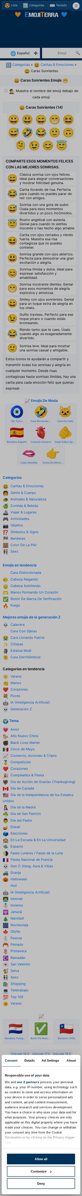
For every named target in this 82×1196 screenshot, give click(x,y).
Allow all (41, 1159)
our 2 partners (28, 1082)
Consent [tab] (11, 1060)
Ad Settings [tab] (50, 1060)
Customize (38, 1171)
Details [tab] (29, 1060)
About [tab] (71, 1060)
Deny (41, 1183)
